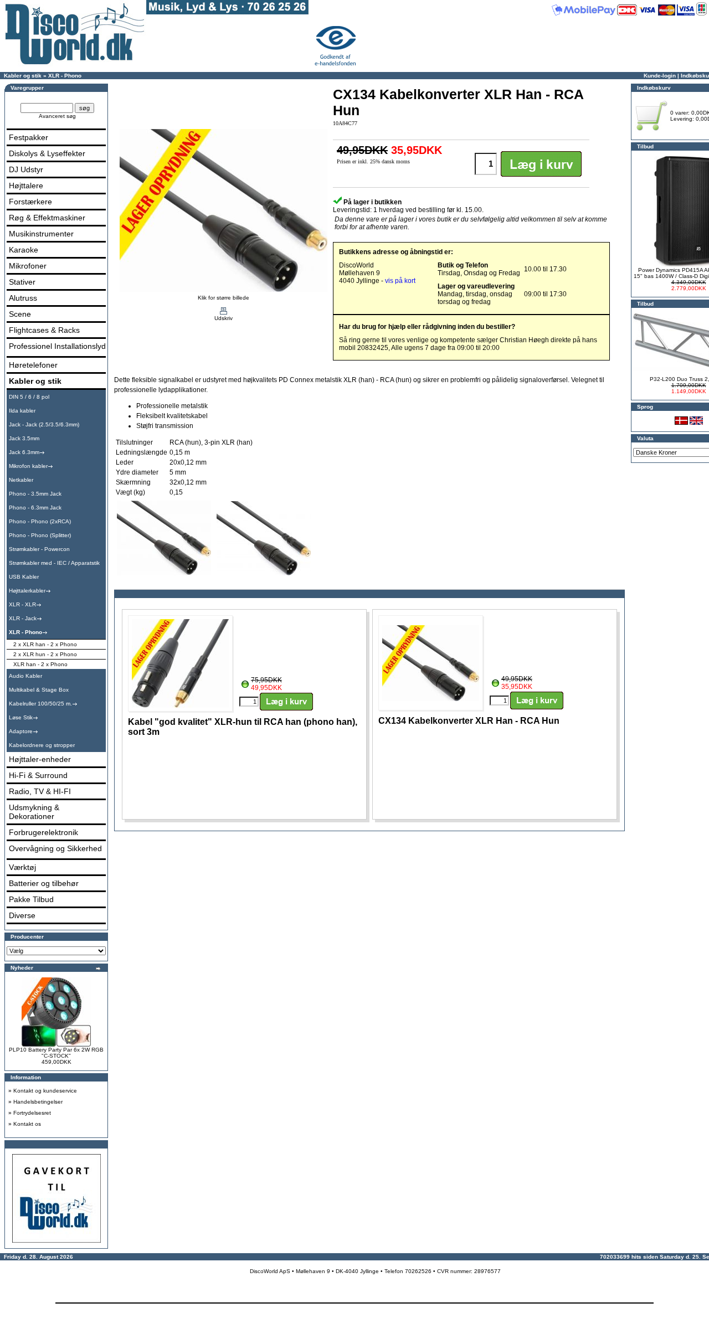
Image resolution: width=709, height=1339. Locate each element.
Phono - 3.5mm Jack (35, 494)
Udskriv (223, 318)
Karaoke (23, 249)
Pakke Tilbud (31, 899)
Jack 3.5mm (24, 438)
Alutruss (23, 297)
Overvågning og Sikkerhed (55, 848)
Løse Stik (21, 717)
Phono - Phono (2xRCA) (40, 521)
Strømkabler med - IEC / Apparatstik (54, 563)
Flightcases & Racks (44, 330)
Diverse (22, 915)
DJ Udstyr (26, 169)
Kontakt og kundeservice (45, 1091)
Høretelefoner (33, 364)
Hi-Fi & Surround (38, 775)
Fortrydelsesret (32, 1113)
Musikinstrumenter (41, 233)
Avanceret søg (57, 116)
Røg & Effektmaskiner (47, 217)
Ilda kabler (22, 411)
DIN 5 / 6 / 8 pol (29, 397)
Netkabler (21, 480)
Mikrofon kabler (28, 466)
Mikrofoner (28, 265)
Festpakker (28, 137)
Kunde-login (660, 76)
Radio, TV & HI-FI (40, 791)
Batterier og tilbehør (44, 883)
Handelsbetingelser (38, 1102)
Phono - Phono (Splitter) (40, 535)
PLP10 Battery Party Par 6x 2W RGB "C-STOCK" (56, 1053)
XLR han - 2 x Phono (40, 664)
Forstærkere (30, 201)
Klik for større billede (223, 298)
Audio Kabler (25, 676)
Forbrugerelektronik (43, 832)
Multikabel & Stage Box (39, 690)
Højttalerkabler (27, 591)
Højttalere (26, 185)
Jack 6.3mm (24, 452)
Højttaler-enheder (40, 759)
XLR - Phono (64, 76)
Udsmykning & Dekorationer (34, 812)
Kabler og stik (23, 76)
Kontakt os (27, 1124)
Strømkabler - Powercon (39, 549)
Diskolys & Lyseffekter (47, 153)
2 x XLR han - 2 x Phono (45, 644)
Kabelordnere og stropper (42, 745)
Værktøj (22, 867)
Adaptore (21, 731)
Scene (20, 314)
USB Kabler (24, 577)
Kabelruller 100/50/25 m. (40, 704)
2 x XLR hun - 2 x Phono (45, 654)
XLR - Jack (23, 618)
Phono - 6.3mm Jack (35, 507)
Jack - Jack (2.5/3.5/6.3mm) (44, 424)
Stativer (22, 281)
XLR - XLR (22, 604)
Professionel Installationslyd (57, 346)
